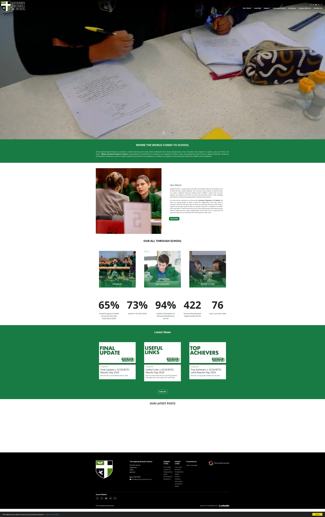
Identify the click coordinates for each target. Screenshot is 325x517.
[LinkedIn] (319, 4)
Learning (257, 8)
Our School (247, 8)
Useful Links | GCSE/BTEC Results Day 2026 (159, 371)
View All (162, 391)
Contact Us (318, 8)
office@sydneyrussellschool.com (141, 479)
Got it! (317, 514)
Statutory (292, 8)
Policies (177, 477)
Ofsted (177, 474)
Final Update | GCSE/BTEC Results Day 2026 (115, 371)
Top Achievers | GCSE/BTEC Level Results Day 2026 (206, 371)
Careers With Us (305, 8)
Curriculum (178, 467)
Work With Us (168, 477)
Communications (279, 8)
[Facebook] (311, 4)
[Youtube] (316, 4)
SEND (165, 474)
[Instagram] (321, 4)
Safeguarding (168, 472)
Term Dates (167, 467)
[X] (313, 4)
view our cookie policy (52, 514)
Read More (174, 219)
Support (267, 8)
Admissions (167, 479)
